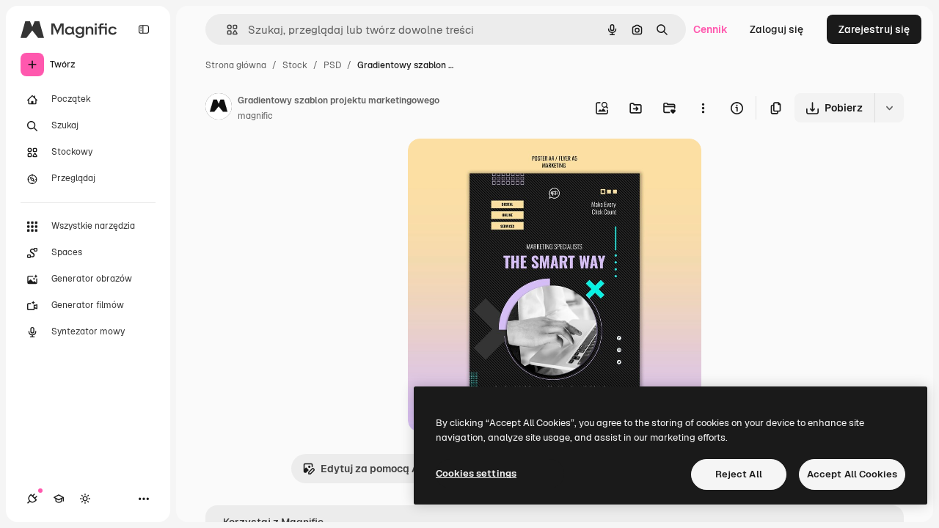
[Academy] (58, 498)
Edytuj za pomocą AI (371, 468)
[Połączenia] (32, 498)
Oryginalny (509, 167)
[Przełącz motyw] (85, 498)
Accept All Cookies (852, 474)
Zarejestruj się (874, 29)
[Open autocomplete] (226, 29)
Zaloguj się (776, 29)
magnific (255, 116)
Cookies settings (476, 473)
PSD (332, 65)
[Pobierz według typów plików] (889, 107)
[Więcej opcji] (702, 107)
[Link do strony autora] (218, 108)
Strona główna (235, 65)
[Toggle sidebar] (144, 29)
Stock (294, 65)
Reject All (738, 474)
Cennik (710, 29)
